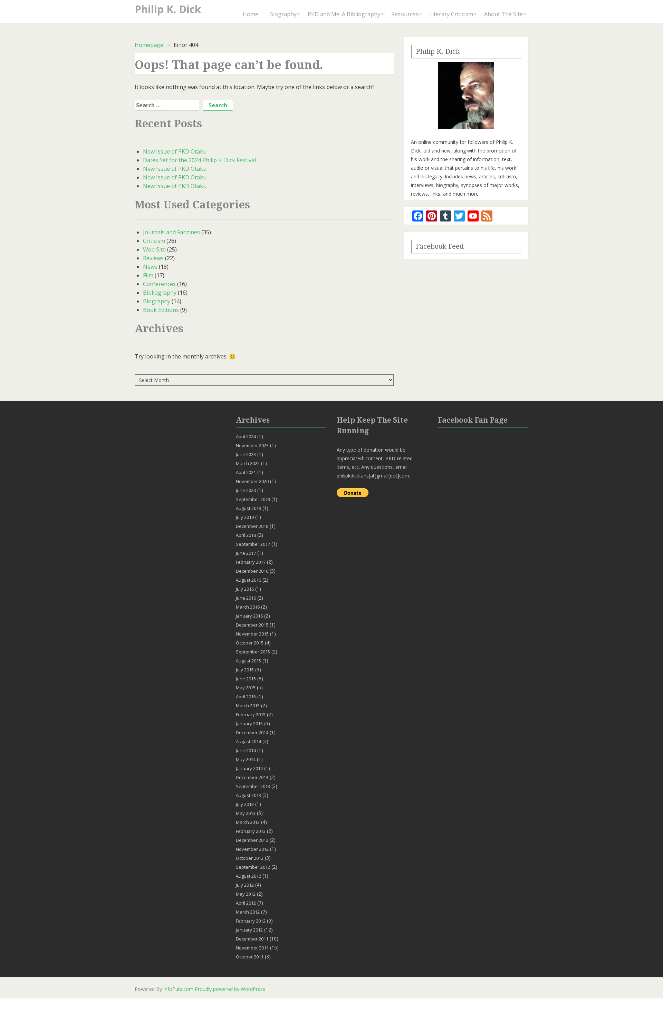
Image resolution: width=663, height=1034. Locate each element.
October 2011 (249, 957)
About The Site (503, 14)
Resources (404, 14)
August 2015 (248, 661)
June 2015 (246, 679)
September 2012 (253, 867)
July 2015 (245, 670)
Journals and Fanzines (171, 232)
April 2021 (246, 472)
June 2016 (246, 598)
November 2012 (252, 849)
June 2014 (246, 750)
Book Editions (161, 310)
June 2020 (246, 490)
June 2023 (246, 454)
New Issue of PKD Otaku (174, 151)
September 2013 (253, 786)
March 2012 (248, 912)
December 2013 (252, 777)
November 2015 (252, 634)
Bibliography (159, 292)
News (150, 266)
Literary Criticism (451, 14)
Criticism (154, 241)
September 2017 (253, 544)
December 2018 (252, 526)
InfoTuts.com (178, 989)
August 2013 (248, 795)
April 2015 (246, 696)
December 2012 (252, 840)
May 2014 (246, 759)
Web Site (154, 249)
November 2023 (252, 445)
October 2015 (249, 643)
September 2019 (253, 499)
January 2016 (249, 616)
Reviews (153, 258)
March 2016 (248, 607)
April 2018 (246, 535)
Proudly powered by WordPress (230, 989)
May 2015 (246, 688)
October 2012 (249, 858)
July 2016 (245, 589)
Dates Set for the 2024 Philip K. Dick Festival (199, 160)
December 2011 (252, 939)
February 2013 (251, 831)
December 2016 (252, 571)
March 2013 (248, 822)
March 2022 (248, 463)
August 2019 (248, 508)
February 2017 (251, 562)
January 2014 (249, 768)
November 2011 (252, 948)
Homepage (149, 45)
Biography (283, 14)
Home (250, 14)
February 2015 (251, 714)
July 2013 (245, 804)
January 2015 (249, 723)
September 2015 (253, 652)
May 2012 (246, 894)
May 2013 (246, 813)
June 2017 (246, 553)
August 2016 (248, 580)
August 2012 (248, 876)
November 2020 (252, 481)
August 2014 (248, 741)
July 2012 (245, 885)
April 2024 (246, 436)
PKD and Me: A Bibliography (344, 14)
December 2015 (252, 625)
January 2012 (249, 930)
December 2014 (252, 732)
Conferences (159, 284)
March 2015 (248, 705)
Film (148, 275)
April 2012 (246, 903)
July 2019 (245, 517)
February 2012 (251, 921)
